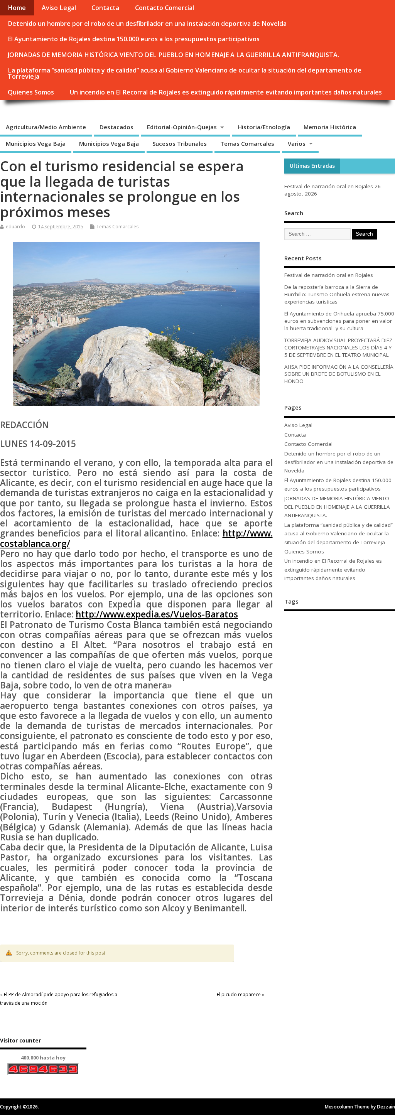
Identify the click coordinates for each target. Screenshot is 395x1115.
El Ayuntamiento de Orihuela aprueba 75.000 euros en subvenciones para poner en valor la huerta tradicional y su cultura (339, 321)
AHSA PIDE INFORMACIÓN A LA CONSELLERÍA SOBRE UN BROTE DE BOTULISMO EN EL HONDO (338, 374)
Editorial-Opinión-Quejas (182, 127)
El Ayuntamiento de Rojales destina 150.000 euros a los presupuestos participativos (134, 39)
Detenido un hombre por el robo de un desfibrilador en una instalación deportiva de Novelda (147, 23)
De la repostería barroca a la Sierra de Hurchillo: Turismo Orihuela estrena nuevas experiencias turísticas (337, 294)
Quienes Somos (31, 92)
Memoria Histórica (330, 127)
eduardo (15, 226)
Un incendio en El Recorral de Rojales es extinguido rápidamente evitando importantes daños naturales (226, 92)
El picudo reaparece (239, 994)
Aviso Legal (59, 7)
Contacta (105, 7)
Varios (297, 143)
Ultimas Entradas (312, 165)
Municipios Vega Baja (36, 143)
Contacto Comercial (164, 7)
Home (17, 7)
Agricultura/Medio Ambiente (46, 127)
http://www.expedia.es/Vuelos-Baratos (157, 614)
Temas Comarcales (247, 143)
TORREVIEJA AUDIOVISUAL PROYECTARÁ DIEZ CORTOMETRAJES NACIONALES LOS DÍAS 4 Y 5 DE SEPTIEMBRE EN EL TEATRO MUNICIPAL (338, 347)
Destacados (116, 127)
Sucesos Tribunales (179, 143)
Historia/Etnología (264, 127)
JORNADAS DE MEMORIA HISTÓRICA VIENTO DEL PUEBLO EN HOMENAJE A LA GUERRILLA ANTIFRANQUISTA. (173, 55)
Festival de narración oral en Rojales (328, 186)
